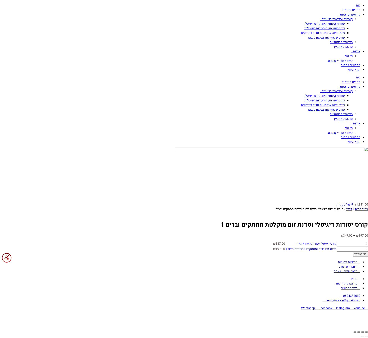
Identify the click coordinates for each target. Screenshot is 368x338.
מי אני (349, 56)
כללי (349, 209)
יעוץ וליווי (354, 69)
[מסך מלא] (362, 332)
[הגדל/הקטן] (366, 332)
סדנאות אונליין (343, 46)
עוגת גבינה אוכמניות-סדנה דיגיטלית (323, 33)
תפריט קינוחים (351, 10)
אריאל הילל (176, 323)
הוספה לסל (360, 254)
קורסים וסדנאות (350, 14)
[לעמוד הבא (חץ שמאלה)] (362, 336)
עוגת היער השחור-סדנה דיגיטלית (324, 28)
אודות (356, 51)
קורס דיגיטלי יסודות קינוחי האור (316, 243)
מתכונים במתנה (350, 65)
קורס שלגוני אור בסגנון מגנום (326, 37)
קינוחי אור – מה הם (340, 60)
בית (358, 5)
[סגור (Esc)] (354, 332)
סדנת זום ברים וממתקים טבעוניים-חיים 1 (311, 249)
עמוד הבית (361, 209)
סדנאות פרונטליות (341, 42)
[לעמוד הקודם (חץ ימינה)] (366, 336)
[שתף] (358, 332)
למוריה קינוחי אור (173, 315)
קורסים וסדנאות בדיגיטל (337, 19)
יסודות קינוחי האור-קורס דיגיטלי (324, 23)
